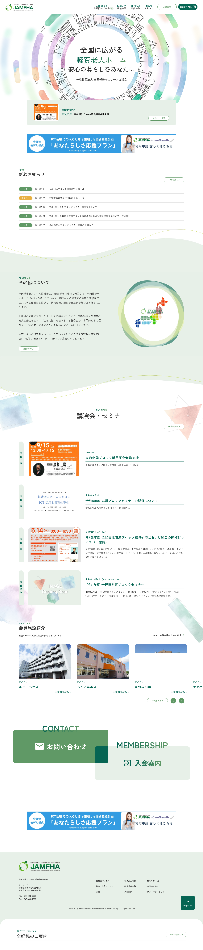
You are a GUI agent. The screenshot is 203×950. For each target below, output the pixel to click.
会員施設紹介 (130, 880)
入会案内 (128, 891)
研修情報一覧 (130, 886)
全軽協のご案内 (103, 880)
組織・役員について (104, 886)
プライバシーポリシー (156, 891)
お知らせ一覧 (153, 880)
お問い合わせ (153, 886)
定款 (98, 891)
